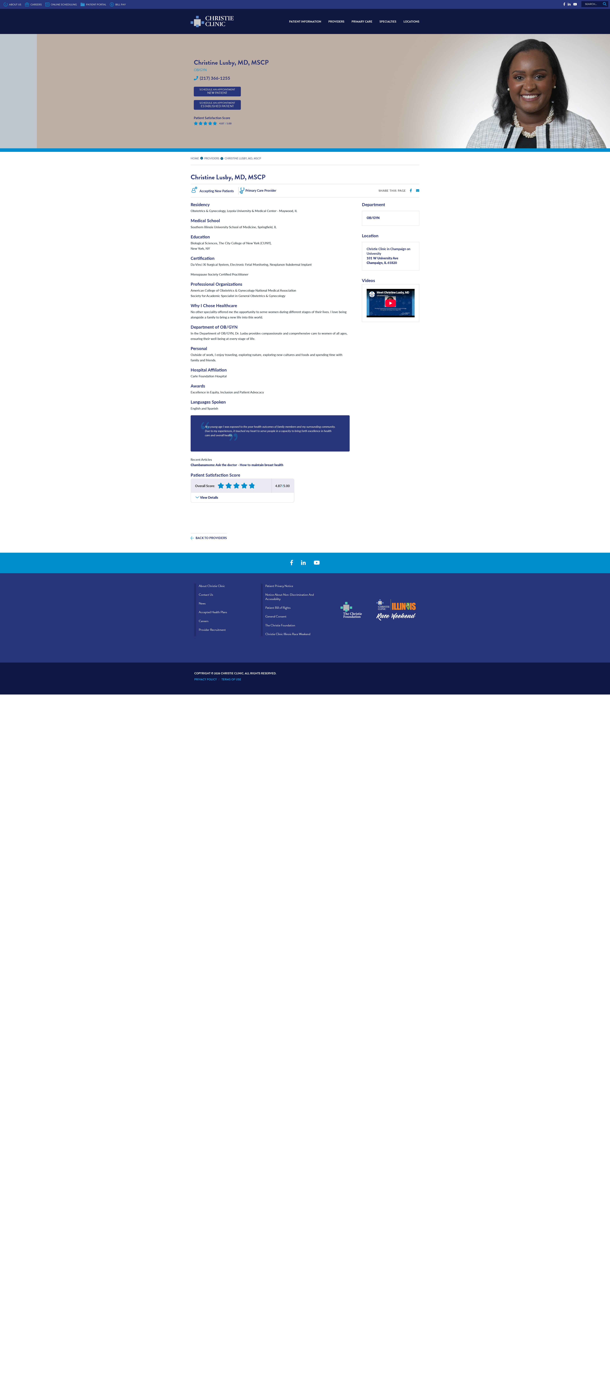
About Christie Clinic (212, 585)
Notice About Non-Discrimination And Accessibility (289, 596)
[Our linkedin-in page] (569, 4)
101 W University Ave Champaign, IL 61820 (388, 255)
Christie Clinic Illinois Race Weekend (287, 634)
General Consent (275, 616)
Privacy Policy (205, 679)
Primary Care (362, 21)
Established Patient (217, 104)
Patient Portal (96, 5)
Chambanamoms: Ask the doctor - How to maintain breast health (237, 464)
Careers (36, 5)
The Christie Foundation (280, 625)
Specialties (388, 21)
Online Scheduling (64, 5)
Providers (336, 21)
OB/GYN (373, 217)
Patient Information (305, 21)
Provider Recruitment (212, 629)
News (202, 603)
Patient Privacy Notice (279, 585)
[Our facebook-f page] (564, 4)
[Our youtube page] (575, 4)
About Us (15, 5)
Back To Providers (211, 538)
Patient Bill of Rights (278, 607)
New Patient (217, 91)
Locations (411, 21)
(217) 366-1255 (215, 78)
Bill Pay (120, 5)
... (202, 158)
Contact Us (206, 594)
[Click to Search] (605, 4)
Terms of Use (231, 679)
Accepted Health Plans (213, 612)
